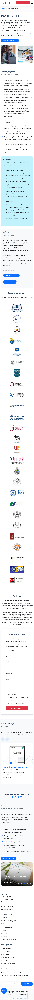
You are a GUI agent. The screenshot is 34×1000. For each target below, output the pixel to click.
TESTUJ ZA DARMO (23, 3)
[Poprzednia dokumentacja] (3, 739)
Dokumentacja (7, 925)
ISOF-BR (5, 958)
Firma (7, 656)
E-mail (7, 662)
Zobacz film (8, 880)
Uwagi (7, 679)
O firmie (5, 931)
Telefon (8, 668)
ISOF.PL (27, 992)
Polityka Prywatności (9, 937)
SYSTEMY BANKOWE (9, 961)
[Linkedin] (16, 996)
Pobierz (5, 782)
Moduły (5, 915)
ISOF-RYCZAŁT (7, 946)
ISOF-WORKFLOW (8, 955)
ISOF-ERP (6, 952)
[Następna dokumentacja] (7, 739)
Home (3, 9)
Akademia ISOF (10, 275)
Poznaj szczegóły (8, 40)
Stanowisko (9, 673)
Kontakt (5, 934)
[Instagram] (24, 996)
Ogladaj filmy (7, 856)
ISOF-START (7, 949)
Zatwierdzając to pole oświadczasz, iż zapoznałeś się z (18, 698)
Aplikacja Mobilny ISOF (10, 918)
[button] (18, 881)
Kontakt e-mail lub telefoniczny (16, 703)
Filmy (3, 803)
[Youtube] (20, 996)
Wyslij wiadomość (17, 708)
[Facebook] (5, 996)
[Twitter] (9, 996)
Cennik (5, 921)
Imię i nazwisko (10, 650)
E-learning (9, 282)
